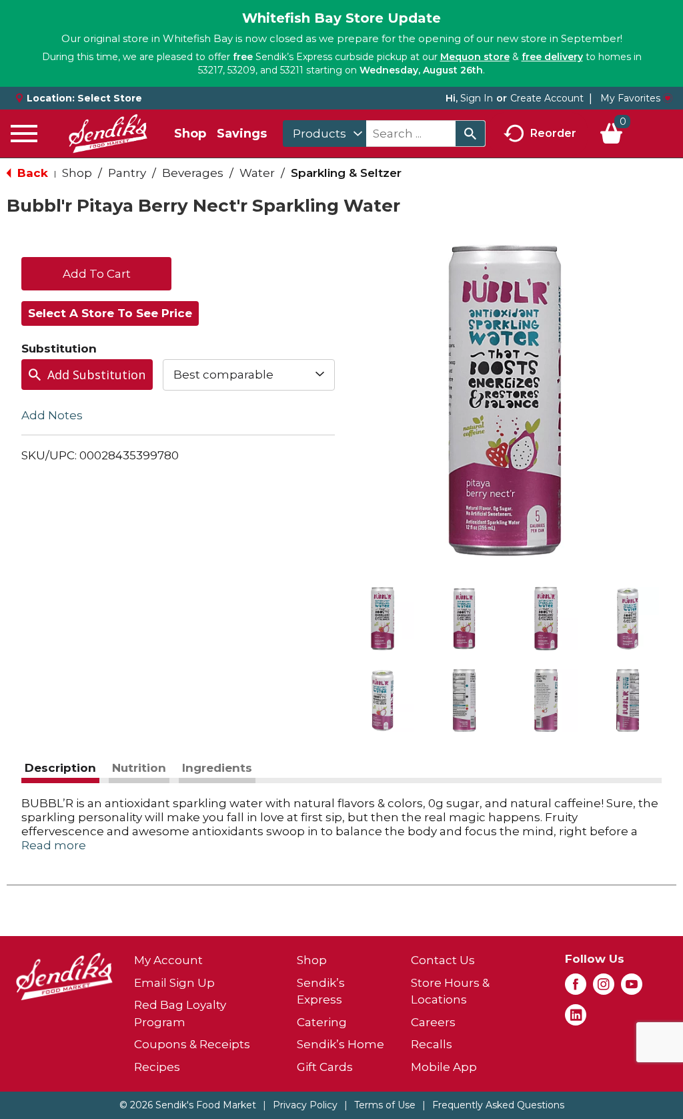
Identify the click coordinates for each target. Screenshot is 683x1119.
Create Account (547, 98)
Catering (322, 1022)
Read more (53, 845)
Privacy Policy (305, 1105)
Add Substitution (96, 375)
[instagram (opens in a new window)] (603, 988)
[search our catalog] (470, 133)
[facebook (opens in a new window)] (575, 988)
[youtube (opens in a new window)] (631, 988)
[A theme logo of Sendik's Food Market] (108, 134)
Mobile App (444, 1067)
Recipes (157, 1067)
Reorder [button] (553, 132)
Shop (190, 133)
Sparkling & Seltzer (346, 173)
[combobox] (324, 133)
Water (257, 173)
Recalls (431, 1044)
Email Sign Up (174, 982)
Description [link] (60, 767)
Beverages (192, 173)
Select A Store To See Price (110, 313)
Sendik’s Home (340, 1044)
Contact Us (443, 960)
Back (31, 173)
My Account (168, 960)
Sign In (476, 98)
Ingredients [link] (217, 767)
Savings (242, 133)
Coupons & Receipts (192, 1044)
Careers (433, 1022)
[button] (382, 618)
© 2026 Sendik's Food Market (187, 1105)
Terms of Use (385, 1105)
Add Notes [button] (52, 414)
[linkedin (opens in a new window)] (575, 1019)
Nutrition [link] (139, 767)
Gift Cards (325, 1067)
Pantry (127, 173)
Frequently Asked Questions (498, 1105)
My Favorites (630, 98)
